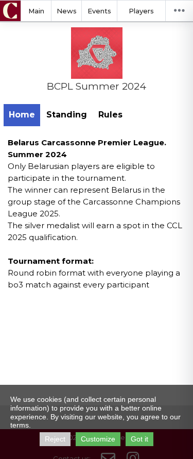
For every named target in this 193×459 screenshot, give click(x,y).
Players (141, 11)
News (67, 11)
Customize (98, 439)
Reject (55, 439)
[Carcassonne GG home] (10, 11)
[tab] (22, 115)
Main (36, 11)
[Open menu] (179, 11)
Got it (139, 439)
